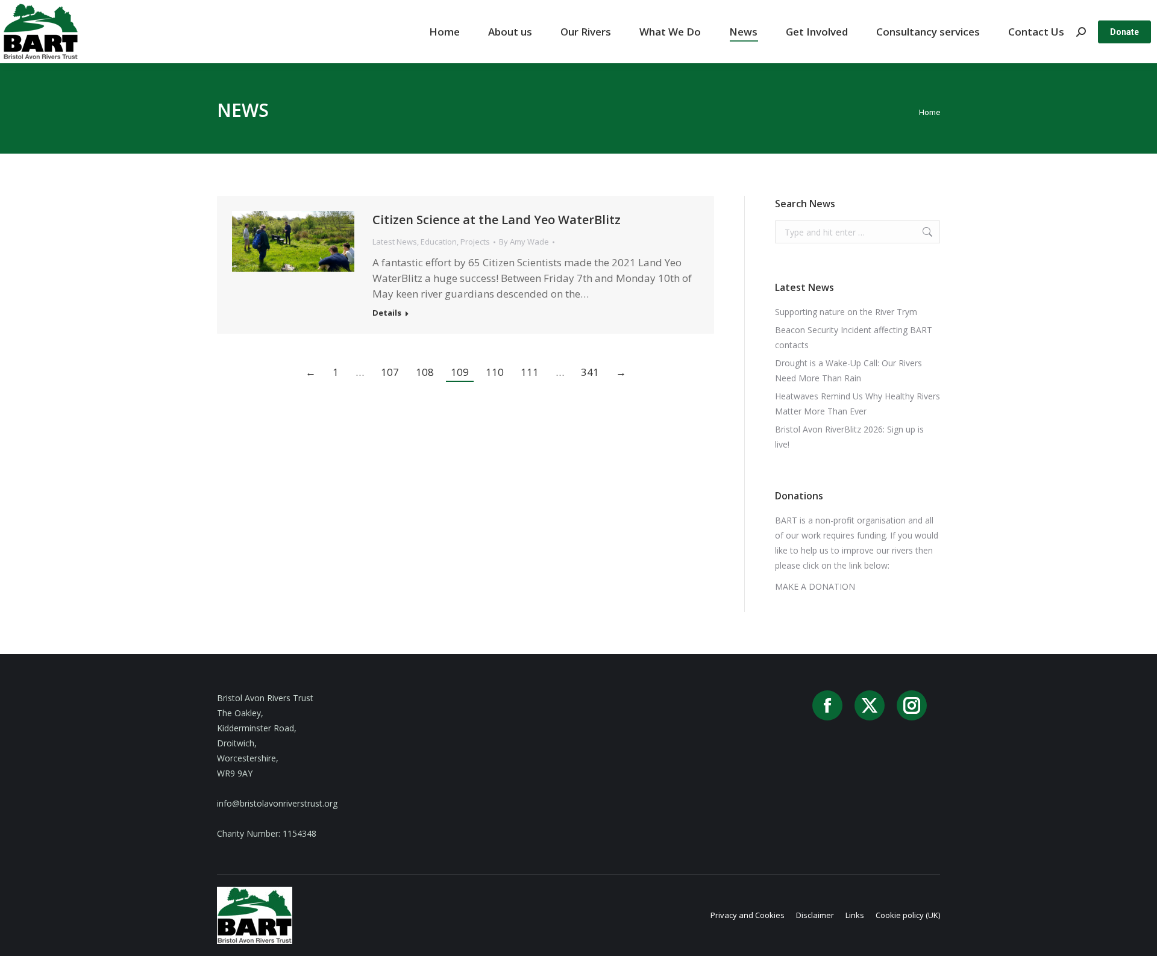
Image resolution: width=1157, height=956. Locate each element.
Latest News (394, 241)
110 (495, 372)
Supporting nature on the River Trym (846, 311)
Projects (475, 241)
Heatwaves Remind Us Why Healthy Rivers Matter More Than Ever (857, 403)
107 (390, 372)
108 (425, 372)
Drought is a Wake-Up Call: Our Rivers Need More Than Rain (848, 370)
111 (530, 372)
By (524, 241)
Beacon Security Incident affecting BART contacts (853, 337)
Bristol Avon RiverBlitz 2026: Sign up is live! (849, 436)
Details (386, 313)
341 (590, 372)
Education (439, 241)
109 (460, 372)
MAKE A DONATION (815, 586)
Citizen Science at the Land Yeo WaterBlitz (496, 219)
